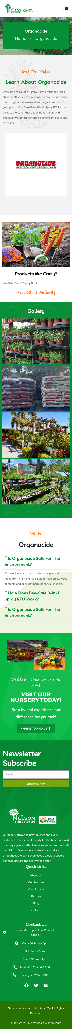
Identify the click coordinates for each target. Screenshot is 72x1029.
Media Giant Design (48, 1023)
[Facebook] (26, 985)
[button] (66, 8)
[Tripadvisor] (45, 985)
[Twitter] (36, 985)
